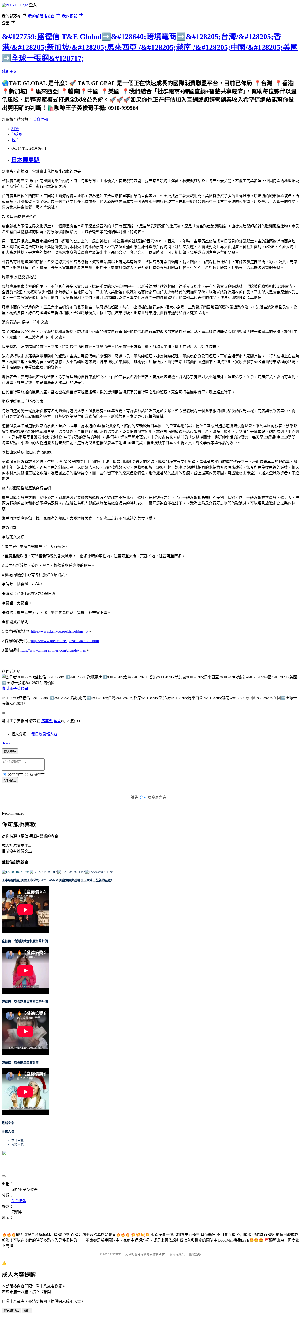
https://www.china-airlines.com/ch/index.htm (53, 650)
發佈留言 (10, 780)
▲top (6, 742)
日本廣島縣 (25, 160)
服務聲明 (195, 1254)
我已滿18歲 (11, 1310)
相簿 (15, 129)
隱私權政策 (177, 1254)
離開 (27, 1310)
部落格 (17, 134)
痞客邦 (47, 721)
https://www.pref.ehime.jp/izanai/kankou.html (65, 641)
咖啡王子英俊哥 (15, 688)
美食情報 (40, 119)
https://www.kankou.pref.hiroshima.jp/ (59, 631)
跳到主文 (9, 71)
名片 (15, 140)
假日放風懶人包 (44, 734)
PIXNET (115, 1254)
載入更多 (10, 751)
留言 (57, 721)
